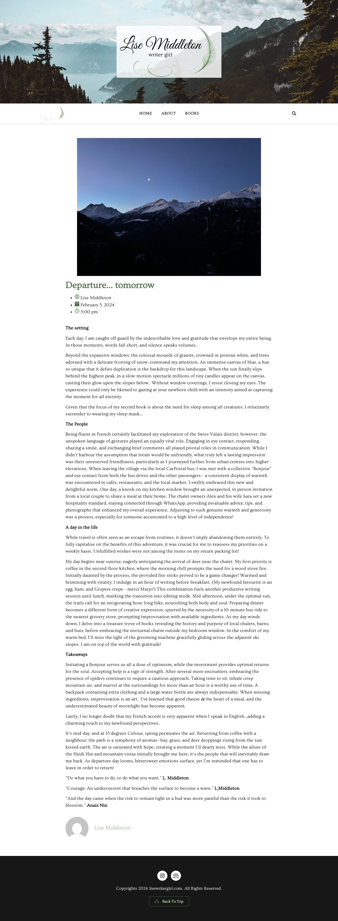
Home (145, 113)
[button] (294, 113)
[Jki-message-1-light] (176, 876)
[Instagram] (162, 876)
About (168, 113)
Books (192, 113)
